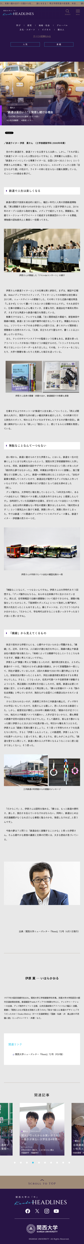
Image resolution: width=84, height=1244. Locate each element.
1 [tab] (15, 1162)
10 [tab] (69, 1162)
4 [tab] (33, 1162)
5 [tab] (39, 1162)
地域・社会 (44, 25)
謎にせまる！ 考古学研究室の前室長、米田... (48, 3)
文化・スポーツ (27, 30)
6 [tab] (45, 1162)
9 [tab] (63, 1162)
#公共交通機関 (12, 120)
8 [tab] (57, 1162)
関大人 (61, 30)
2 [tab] (21, 1162)
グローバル (62, 25)
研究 (29, 25)
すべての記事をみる (42, 36)
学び (18, 25)
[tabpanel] (42, 1129)
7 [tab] (51, 1162)
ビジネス (46, 30)
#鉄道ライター (27, 120)
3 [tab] (27, 1162)
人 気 (25, 44)
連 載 (59, 44)
